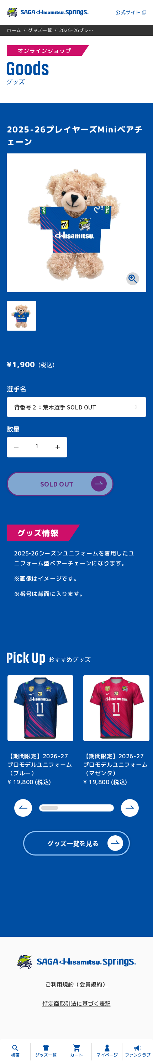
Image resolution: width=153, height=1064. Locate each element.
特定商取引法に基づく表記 (76, 1004)
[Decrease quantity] (16, 447)
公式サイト (128, 12)
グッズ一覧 (40, 30)
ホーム (14, 30)
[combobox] (76, 407)
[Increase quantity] (57, 447)
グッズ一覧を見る (73, 843)
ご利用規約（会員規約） (76, 984)
